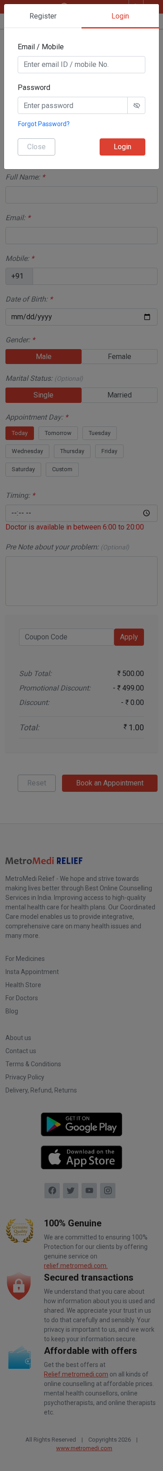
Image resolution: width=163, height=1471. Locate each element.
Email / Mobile (41, 47)
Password (34, 87)
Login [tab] (120, 16)
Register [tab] (43, 16)
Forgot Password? (44, 124)
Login (122, 146)
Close (36, 146)
